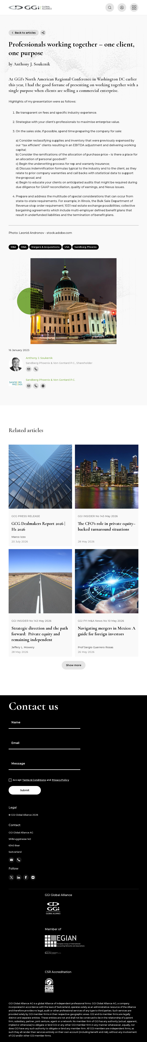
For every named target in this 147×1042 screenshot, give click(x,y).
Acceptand (41, 780)
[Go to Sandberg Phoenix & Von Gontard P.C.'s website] (43, 386)
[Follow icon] (11, 877)
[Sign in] (122, 7)
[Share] (43, 33)
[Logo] (30, 7)
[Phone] (36, 369)
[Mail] (29, 369)
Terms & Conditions (34, 780)
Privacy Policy (60, 780)
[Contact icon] (11, 860)
